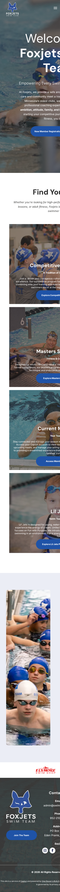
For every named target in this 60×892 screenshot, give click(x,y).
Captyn (24, 881)
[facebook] (52, 851)
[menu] (55, 8)
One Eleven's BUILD (50, 881)
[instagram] (45, 851)
